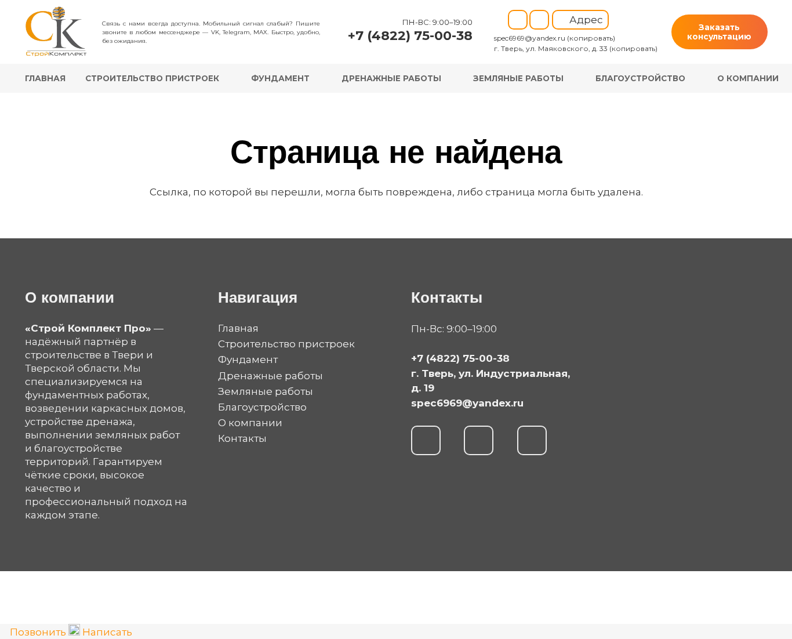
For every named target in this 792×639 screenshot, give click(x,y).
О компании (250, 423)
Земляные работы (265, 391)
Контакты (242, 438)
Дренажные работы (270, 376)
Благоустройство (262, 407)
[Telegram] (518, 20)
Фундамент (248, 359)
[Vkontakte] (539, 20)
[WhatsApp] (426, 440)
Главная (238, 328)
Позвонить (38, 632)
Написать (106, 632)
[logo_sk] (56, 32)
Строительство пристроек (286, 344)
